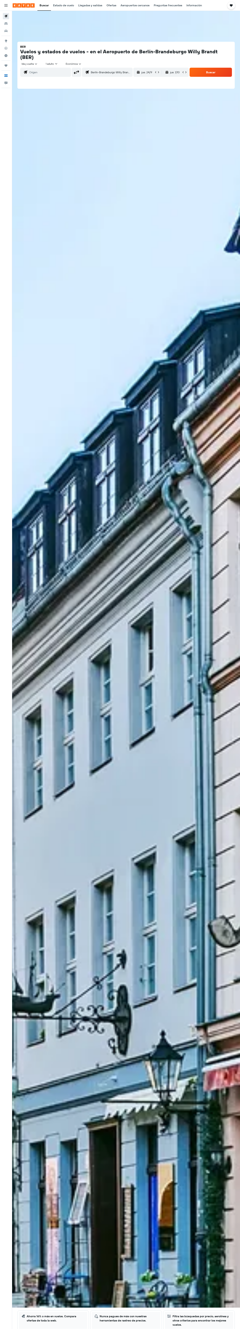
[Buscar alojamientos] (6, 23)
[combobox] (29, 64)
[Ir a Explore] (6, 40)
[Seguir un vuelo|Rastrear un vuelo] (6, 48)
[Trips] (6, 65)
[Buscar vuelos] (6, 16)
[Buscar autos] (6, 30)
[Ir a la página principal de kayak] (24, 5)
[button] (6, 5)
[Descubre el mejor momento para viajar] (6, 55)
